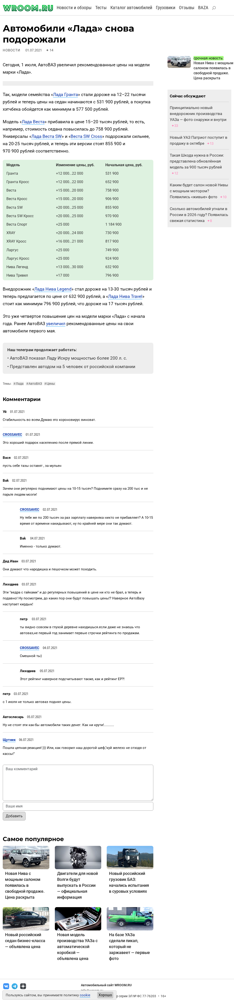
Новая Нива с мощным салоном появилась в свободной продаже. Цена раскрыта (25, 885)
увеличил (55, 323)
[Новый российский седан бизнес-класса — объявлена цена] (26, 918)
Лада (18, 383)
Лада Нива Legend (53, 289)
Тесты (101, 7)
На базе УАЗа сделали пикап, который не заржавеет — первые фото (129, 946)
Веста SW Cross (86, 136)
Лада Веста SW (46, 136)
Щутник (9, 740)
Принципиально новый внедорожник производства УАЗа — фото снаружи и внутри (198, 113)
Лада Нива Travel (125, 296)
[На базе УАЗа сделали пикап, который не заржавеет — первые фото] (130, 918)
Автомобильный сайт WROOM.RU (106, 985)
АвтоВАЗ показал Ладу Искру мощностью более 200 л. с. (68, 358)
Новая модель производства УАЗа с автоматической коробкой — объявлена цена (77, 946)
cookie (85, 995)
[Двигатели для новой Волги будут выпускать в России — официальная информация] (78, 857)
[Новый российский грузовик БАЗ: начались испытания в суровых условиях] (130, 857)
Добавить (14, 816)
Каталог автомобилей (131, 7)
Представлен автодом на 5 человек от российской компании (72, 366)
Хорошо (105, 995)
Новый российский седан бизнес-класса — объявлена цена (25, 940)
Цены (49, 383)
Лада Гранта (65, 94)
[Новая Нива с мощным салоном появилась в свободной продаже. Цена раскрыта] (26, 857)
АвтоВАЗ (34, 383)
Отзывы (186, 7)
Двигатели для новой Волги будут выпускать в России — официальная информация (77, 885)
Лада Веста (33, 121)
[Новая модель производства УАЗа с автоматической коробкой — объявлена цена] (78, 918)
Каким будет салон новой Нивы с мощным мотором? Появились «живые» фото (199, 191)
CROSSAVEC (12, 435)
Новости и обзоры (74, 7)
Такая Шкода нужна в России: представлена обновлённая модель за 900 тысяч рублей (197, 161)
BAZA (203, 7)
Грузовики (165, 7)
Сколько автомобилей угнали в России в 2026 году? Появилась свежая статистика (199, 214)
